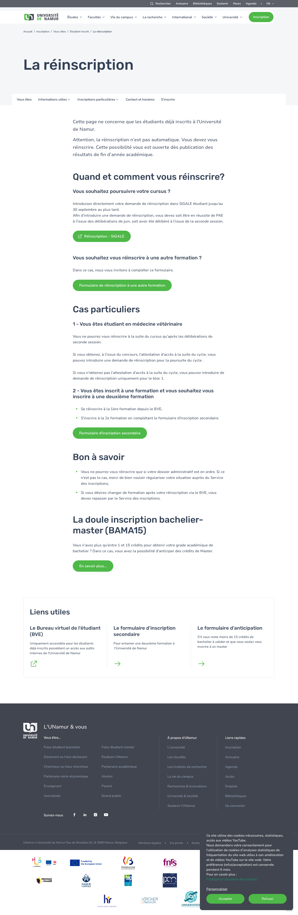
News (237, 3)
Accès (229, 776)
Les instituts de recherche (187, 767)
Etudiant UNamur (115, 757)
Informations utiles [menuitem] (52, 99)
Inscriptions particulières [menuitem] (96, 99)
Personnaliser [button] (216, 889)
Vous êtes (60, 31)
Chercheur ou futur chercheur (66, 766)
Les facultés (176, 757)
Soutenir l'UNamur (181, 806)
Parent (107, 786)
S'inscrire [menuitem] (168, 99)
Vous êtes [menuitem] (24, 99)
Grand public (111, 796)
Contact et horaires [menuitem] (140, 99)
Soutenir (222, 3)
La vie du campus (180, 776)
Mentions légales (149, 843)
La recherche (152, 17)
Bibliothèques (202, 3)
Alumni (107, 776)
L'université (176, 747)
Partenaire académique (119, 766)
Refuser (267, 899)
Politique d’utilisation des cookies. (232, 879)
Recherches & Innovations (187, 786)
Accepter (225, 899)
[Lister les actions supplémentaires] (271, 4)
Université (230, 17)
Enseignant (52, 786)
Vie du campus (121, 17)
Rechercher (163, 3)
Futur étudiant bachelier (62, 747)
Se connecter (235, 806)
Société (207, 17)
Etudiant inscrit (79, 31)
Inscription (261, 17)
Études (72, 17)
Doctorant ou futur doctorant (65, 757)
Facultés (94, 17)
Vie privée (176, 843)
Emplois (231, 786)
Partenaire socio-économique (66, 776)
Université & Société (182, 796)
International (182, 17)
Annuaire (182, 3)
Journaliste (52, 796)
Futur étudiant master (118, 747)
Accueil (27, 31)
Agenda (251, 3)
